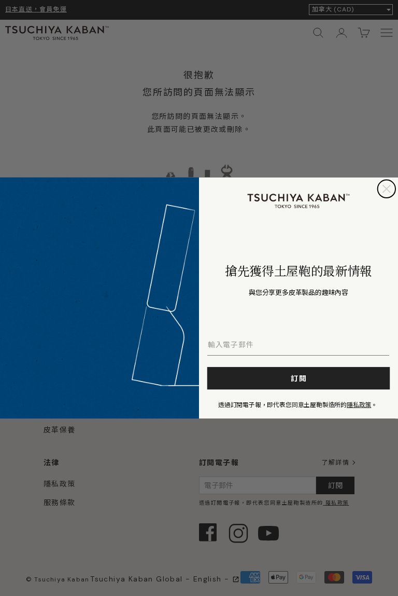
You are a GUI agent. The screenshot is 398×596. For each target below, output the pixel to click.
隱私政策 (359, 404)
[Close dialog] (386, 189)
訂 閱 (299, 378)
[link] (299, 201)
